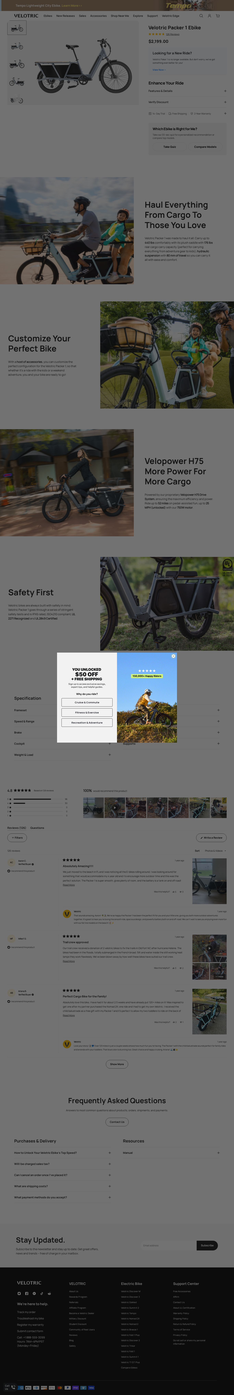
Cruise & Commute (87, 702)
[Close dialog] (173, 656)
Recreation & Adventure (87, 722)
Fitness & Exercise (87, 712)
